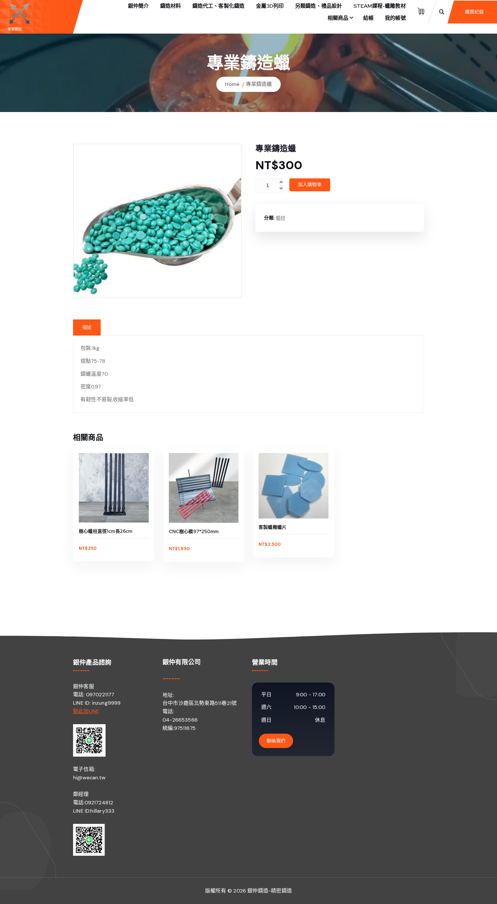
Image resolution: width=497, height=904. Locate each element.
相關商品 (338, 18)
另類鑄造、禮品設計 (318, 6)
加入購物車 (310, 185)
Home (232, 84)
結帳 (368, 18)
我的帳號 (395, 18)
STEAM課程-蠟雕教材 (379, 6)
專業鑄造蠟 (259, 84)
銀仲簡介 (138, 6)
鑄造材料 (170, 6)
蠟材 (280, 218)
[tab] (87, 327)
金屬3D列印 (270, 6)
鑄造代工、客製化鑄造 (218, 6)
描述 (86, 327)
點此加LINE (86, 711)
